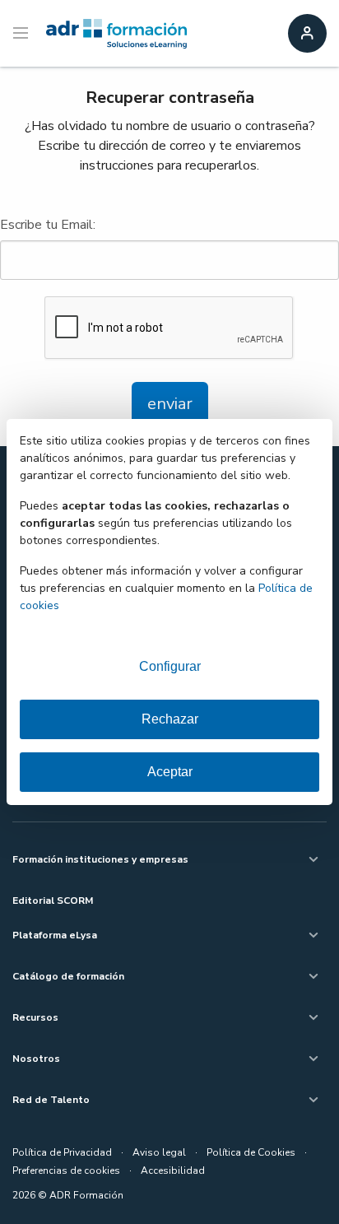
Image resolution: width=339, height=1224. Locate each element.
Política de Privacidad (62, 1152)
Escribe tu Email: (47, 225)
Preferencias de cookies (66, 1170)
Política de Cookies (251, 1152)
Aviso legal (159, 1152)
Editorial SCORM (52, 900)
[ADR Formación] (116, 34)
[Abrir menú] (22, 34)
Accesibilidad (173, 1170)
